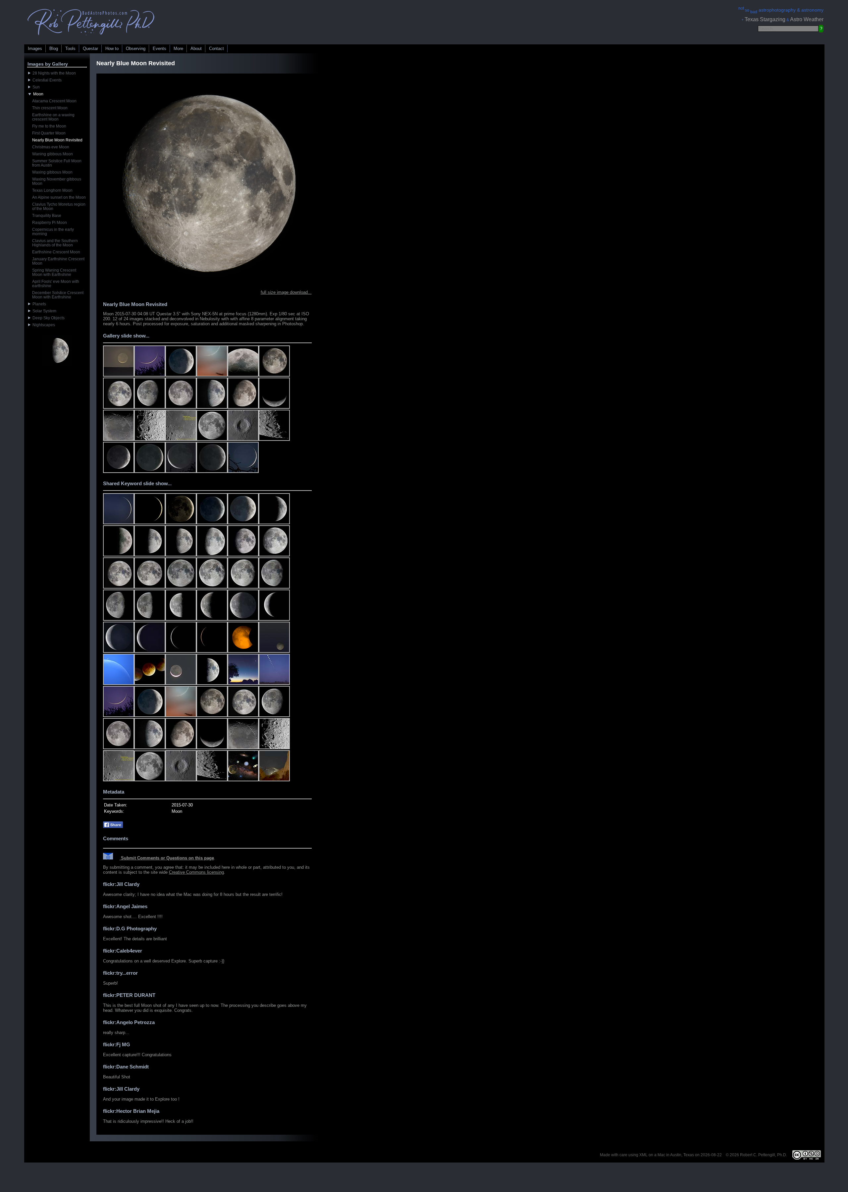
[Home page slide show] (91, 37)
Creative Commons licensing (196, 872)
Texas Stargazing (765, 19)
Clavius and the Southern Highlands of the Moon (55, 242)
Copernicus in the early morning (53, 231)
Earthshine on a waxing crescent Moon (53, 117)
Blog (53, 48)
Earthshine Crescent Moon (56, 252)
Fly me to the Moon (49, 126)
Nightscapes (42, 325)
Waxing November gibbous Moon (56, 181)
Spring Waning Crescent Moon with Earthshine (54, 272)
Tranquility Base (46, 215)
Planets (38, 304)
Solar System (43, 311)
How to (112, 48)
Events (159, 48)
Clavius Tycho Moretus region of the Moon (58, 206)
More (178, 48)
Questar (90, 48)
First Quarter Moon (49, 133)
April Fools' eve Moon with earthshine (55, 283)
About (196, 48)
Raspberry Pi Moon (49, 222)
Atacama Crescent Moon (54, 101)
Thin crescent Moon (50, 108)
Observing (135, 48)
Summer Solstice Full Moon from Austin (56, 163)
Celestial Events (46, 80)
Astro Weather (806, 19)
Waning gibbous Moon (52, 154)
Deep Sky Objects (47, 318)
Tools (70, 48)
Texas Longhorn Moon (52, 190)
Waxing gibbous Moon (52, 172)
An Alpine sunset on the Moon (59, 197)
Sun (35, 87)
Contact (216, 48)
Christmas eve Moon (50, 147)
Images (35, 48)
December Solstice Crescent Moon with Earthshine (57, 294)
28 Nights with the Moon (53, 73)
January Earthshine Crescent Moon (58, 261)
